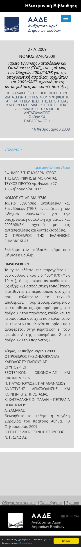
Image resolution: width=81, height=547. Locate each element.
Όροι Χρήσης (51, 502)
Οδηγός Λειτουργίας (19, 502)
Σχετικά (72, 502)
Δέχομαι (66, 540)
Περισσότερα (26, 543)
